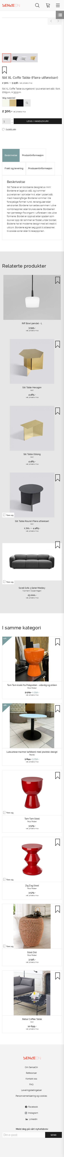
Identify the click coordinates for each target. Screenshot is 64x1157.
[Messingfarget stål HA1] (12, 102)
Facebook (33, 1107)
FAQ (31, 1084)
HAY (32, 390)
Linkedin (33, 1119)
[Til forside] (11, 5)
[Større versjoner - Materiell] (27, 102)
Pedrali (32, 755)
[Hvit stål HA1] (5, 102)
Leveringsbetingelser (31, 1090)
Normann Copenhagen (32, 591)
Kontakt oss (31, 1079)
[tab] (11, 155)
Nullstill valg (11, 129)
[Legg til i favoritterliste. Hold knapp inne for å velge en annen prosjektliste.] (5, 70)
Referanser (31, 1073)
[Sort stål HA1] (19, 102)
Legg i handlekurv (38, 121)
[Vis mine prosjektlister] (60, 15)
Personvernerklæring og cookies (31, 1096)
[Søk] (37, 5)
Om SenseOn (31, 1067)
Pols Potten (32, 688)
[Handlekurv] (48, 5)
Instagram (33, 1113)
